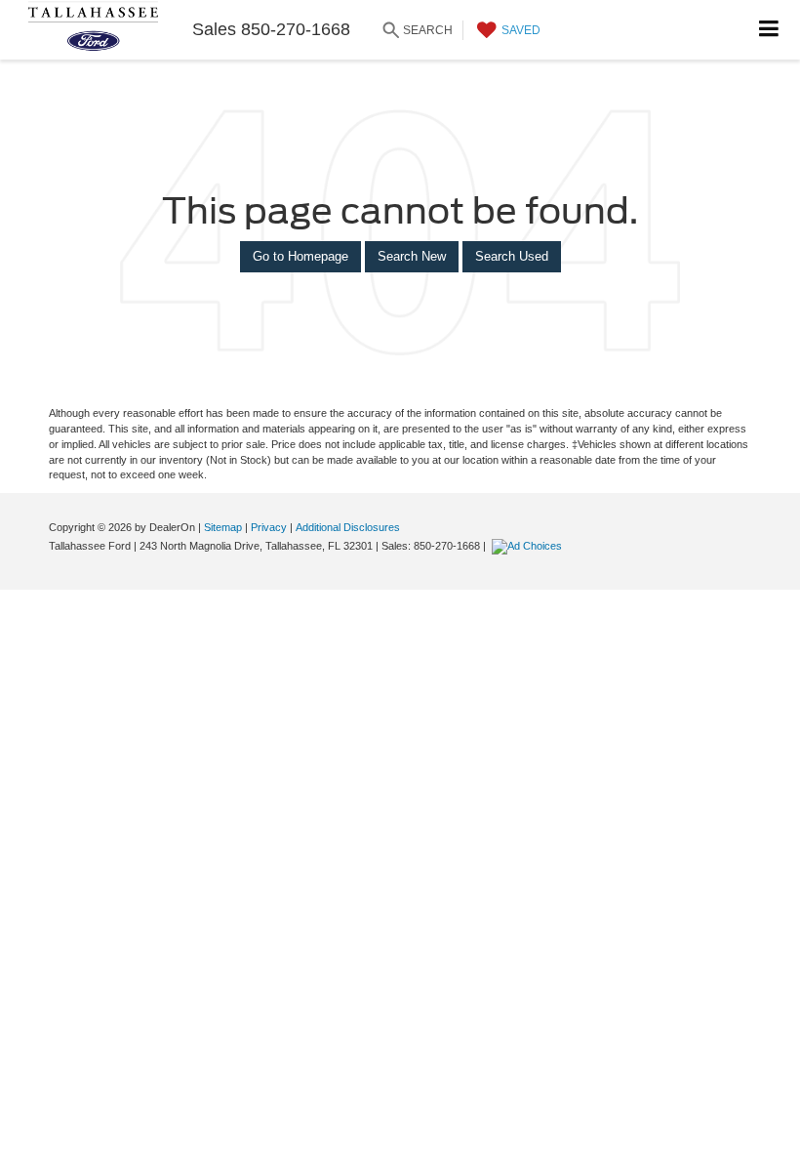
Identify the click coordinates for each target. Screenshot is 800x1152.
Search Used (511, 256)
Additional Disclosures (348, 527)
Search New (412, 256)
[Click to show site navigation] (769, 30)
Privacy (269, 527)
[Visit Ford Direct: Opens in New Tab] (529, 546)
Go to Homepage (300, 256)
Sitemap (223, 527)
